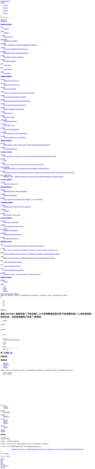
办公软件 (13, 215)
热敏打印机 (50, 156)
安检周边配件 (4, 39)
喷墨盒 (22, 164)
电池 (11, 113)
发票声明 (5, 420)
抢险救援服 (40, 145)
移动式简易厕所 (7, 97)
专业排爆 (5, 37)
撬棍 (7, 238)
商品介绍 (5, 363)
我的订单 (5, 5)
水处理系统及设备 (7, 121)
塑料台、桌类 (41, 250)
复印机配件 (66, 172)
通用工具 (3, 237)
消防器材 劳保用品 (6, 140)
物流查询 (5, 427)
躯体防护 (10, 145)
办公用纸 (3, 159)
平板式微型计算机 (20, 207)
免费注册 (7, 1)
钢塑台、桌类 (19, 250)
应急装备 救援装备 (6, 76)
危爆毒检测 (3, 51)
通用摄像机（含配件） (8, 176)
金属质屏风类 (12, 270)
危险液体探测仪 (7, 53)
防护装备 (3, 143)
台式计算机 (6, 207)
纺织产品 (3, 83)
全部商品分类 (4, 21)
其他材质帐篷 (12, 89)
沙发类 (2, 256)
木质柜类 (5, 262)
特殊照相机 (60, 176)
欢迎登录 (3, 1)
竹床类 (38, 246)
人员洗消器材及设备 (8, 226)
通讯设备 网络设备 (6, 187)
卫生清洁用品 (25, 93)
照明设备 (3, 115)
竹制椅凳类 (46, 254)
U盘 (4, 211)
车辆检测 (3, 59)
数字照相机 (36, 176)
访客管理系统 (6, 57)
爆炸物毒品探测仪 (23, 53)
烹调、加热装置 (11, 93)
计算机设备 (3, 205)
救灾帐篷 (3, 87)
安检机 (2, 31)
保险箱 (29, 172)
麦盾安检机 (6, 32)
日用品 (2, 91)
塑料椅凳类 (40, 254)
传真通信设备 (59, 172)
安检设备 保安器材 (6, 24)
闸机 (18, 57)
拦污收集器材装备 (13, 230)
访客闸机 (3, 55)
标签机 (54, 156)
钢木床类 (5, 246)
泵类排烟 (3, 128)
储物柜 (21, 57)
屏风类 (2, 268)
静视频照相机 (48, 176)
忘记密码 (5, 408)
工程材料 (5, 137)
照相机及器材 (24, 176)
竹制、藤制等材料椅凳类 (31, 254)
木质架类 (5, 266)
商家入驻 (5, 13)
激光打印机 (12, 156)
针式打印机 (32, 156)
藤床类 (34, 246)
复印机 (5, 172)
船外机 (8, 222)
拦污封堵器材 (4, 229)
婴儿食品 (10, 80)
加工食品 (3, 79)
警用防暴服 (34, 145)
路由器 (5, 199)
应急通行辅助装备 (19, 109)
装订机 (32, 172)
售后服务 (5, 367)
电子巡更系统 (6, 49)
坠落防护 (29, 145)
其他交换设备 (17, 199)
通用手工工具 (11, 125)
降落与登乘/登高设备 (25, 101)
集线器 (7, 211)
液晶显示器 (28, 207)
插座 (26, 172)
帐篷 (4, 89)
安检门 (2, 27)
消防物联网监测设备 (8, 191)
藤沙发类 (47, 258)
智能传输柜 (14, 41)
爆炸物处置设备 (13, 149)
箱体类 (2, 72)
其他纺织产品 (16, 85)
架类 (2, 264)
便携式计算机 (12, 207)
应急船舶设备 (11, 109)
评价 (5, 366)
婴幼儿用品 (31, 93)
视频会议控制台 (7, 168)
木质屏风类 (6, 270)
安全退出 (3, 2)
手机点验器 (25, 49)
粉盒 (19, 164)
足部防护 (24, 145)
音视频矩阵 (35, 168)
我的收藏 (5, 10)
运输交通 (3, 107)
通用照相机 (42, 176)
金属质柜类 (14, 262)
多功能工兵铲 (15, 238)
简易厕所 (3, 95)
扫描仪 (54, 172)
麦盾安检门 (6, 28)
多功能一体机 (41, 172)
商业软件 (3, 213)
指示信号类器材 (15, 133)
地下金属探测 (17, 45)
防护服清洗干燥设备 (19, 226)
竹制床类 (30, 246)
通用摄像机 (17, 176)
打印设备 (3, 155)
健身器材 (3, 280)
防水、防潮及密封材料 (20, 137)
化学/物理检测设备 (8, 234)
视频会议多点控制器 (16, 168)
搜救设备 (3, 99)
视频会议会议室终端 (27, 168)
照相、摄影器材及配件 (6, 175)
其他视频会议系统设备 (43, 168)
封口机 (12, 172)
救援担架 (10, 101)
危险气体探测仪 (15, 53)
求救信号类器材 (23, 133)
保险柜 (9, 184)
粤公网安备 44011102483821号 (18, 449)
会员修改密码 (6, 412)
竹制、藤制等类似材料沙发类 (25, 258)
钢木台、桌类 (6, 250)
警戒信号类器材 (7, 133)
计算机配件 (3, 209)
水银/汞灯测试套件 (17, 234)
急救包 (24, 105)
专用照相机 (55, 176)
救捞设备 (5, 101)
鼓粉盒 (16, 164)
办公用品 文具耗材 (6, 179)
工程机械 (3, 221)
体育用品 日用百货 (6, 277)
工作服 (5, 65)
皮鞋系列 (5, 69)
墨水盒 (26, 164)
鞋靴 (2, 68)
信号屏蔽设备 (13, 49)
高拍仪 (16, 172)
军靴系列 (10, 69)
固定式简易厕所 (15, 97)
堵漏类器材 (6, 230)
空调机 (24, 274)
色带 (29, 164)
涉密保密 (19, 49)
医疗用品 (3, 103)
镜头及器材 (30, 176)
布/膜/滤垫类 (11, 137)
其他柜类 (20, 262)
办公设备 (3, 171)
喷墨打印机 (6, 156)
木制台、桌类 (34, 250)
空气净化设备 (30, 274)
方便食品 (5, 80)
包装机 (23, 172)
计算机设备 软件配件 (7, 202)
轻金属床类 (15, 246)
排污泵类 (10, 129)
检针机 (5, 45)
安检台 (9, 41)
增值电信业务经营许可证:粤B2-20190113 (36, 449)
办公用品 (3, 182)
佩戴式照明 (6, 117)
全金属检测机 (10, 45)
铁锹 (4, 238)
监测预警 (3, 190)
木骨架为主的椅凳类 (20, 254)
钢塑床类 (10, 246)
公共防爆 (3, 35)
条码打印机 (38, 156)
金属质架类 (11, 266)
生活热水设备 (18, 93)
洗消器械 (3, 225)
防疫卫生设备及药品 (18, 105)
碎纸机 (50, 172)
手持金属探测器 (33, 45)
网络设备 (3, 198)
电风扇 (17, 274)
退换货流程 (6, 416)
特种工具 (5, 125)
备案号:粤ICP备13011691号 (34, 446)
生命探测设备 (16, 101)
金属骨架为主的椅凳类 (8, 254)
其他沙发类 (52, 258)
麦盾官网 (3, 431)
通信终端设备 (13, 195)
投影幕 (36, 172)
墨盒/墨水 (33, 164)
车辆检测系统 (12, 61)
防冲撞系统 (6, 61)
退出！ (8, 456)
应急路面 (5, 109)
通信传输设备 (6, 195)
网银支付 (5, 422)
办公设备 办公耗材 (6, 152)
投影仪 (8, 172)
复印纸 (5, 160)
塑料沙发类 (36, 258)
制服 (2, 63)
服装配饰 (5, 85)
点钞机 (16, 184)
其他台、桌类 (54, 250)
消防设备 (3, 147)
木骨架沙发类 (14, 258)
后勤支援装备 (4, 120)
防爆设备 (10, 37)
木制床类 (21, 246)
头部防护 (15, 145)
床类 (2, 244)
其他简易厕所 (22, 97)
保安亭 (5, 73)
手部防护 (20, 145)
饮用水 (14, 80)
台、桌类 (3, 248)
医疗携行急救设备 (7, 105)
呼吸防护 (5, 145)
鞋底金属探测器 (25, 45)
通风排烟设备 (16, 129)
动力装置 (3, 111)
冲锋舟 (5, 222)
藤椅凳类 (51, 254)
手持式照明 (12, 117)
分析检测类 (3, 233)
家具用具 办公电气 (6, 241)
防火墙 (36, 199)
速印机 (47, 172)
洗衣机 (35, 274)
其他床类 (42, 246)
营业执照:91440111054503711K (54, 449)
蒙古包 (7, 89)
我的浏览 (5, 8)
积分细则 (5, 406)
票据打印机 (44, 156)
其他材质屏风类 (20, 270)
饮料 (17, 80)
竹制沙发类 (42, 258)
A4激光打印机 (25, 156)
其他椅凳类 (57, 254)
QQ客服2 (7, 438)
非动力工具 (3, 124)
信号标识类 (3, 132)
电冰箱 (21, 274)
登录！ (7, 453)
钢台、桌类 (13, 250)
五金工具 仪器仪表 (6, 218)
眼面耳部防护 (46, 145)
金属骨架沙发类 (7, 258)
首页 (4, 286)
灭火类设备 (6, 149)
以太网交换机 (10, 199)
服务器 (22, 199)
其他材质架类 (17, 266)
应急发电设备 (6, 113)
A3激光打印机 (18, 156)
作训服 (8, 65)
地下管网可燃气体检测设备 (20, 191)
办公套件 (18, 215)
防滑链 (10, 238)
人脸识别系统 (13, 57)
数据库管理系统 (7, 215)
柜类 (2, 260)
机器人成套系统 (14, 222)
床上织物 (10, 85)
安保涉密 (3, 47)
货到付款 (5, 423)
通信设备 (3, 194)
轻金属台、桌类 (27, 250)
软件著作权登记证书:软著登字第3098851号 (73, 449)
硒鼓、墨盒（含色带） (8, 164)
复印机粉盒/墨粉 (40, 164)
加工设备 (3, 136)
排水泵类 (5, 129)
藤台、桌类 (48, 250)
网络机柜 (40, 199)
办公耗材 (3, 163)
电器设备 (3, 273)
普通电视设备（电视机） (9, 274)
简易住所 (15, 121)
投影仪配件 (72, 172)
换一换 (9, 353)
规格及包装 (6, 364)
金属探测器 (3, 43)
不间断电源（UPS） (29, 199)
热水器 (39, 274)
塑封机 (19, 172)
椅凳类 (2, 252)
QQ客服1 (3, 438)
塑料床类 (25, 246)
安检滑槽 (5, 41)
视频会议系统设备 (5, 167)
